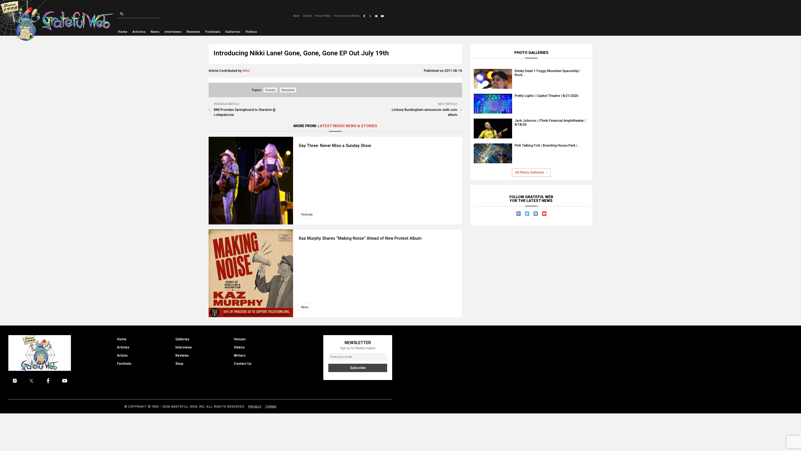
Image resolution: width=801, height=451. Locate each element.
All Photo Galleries (529, 172)
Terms (270, 406)
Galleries (233, 32)
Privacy (255, 406)
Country (270, 90)
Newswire (288, 90)
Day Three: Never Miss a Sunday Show (335, 145)
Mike (246, 71)
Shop (179, 364)
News (155, 32)
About (296, 15)
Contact (307, 15)
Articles (139, 32)
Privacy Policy (323, 15)
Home (122, 32)
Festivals (212, 32)
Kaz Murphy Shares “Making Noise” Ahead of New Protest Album (360, 238)
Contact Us (242, 364)
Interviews (173, 32)
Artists (122, 355)
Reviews (193, 32)
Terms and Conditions (346, 15)
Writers (240, 355)
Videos (251, 32)
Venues (240, 339)
